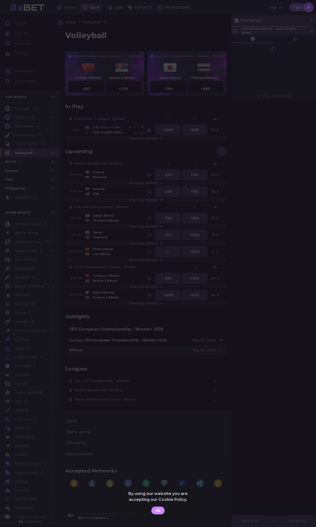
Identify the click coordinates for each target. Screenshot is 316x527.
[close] (308, 7)
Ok (158, 510)
